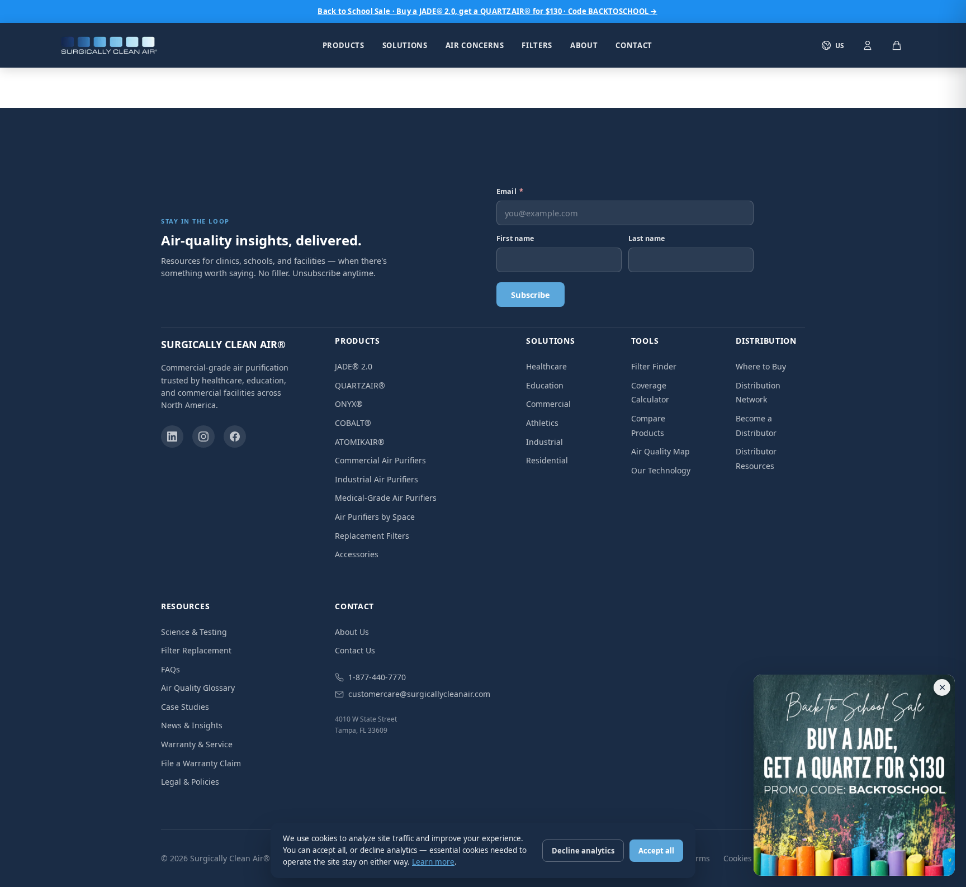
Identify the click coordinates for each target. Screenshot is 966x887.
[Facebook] (235, 436)
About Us (352, 632)
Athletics (542, 423)
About (584, 45)
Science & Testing (194, 632)
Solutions (405, 45)
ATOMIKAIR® (360, 442)
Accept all (656, 851)
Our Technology (660, 470)
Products (343, 45)
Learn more (433, 862)
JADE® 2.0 (353, 366)
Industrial (544, 442)
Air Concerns (475, 45)
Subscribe (530, 294)
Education (545, 385)
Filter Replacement (196, 650)
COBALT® (353, 423)
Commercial (548, 404)
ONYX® (349, 404)
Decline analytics (583, 851)
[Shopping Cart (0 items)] (897, 45)
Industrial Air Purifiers (376, 479)
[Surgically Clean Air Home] (108, 45)
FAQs (170, 669)
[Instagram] (203, 436)
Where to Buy (761, 366)
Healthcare (546, 366)
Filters (537, 45)
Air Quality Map (660, 451)
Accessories (356, 554)
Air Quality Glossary (198, 687)
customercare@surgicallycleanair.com (419, 694)
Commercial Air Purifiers (380, 460)
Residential (547, 460)
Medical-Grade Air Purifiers (386, 497)
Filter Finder (653, 366)
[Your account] (867, 45)
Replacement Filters (372, 535)
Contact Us (355, 650)
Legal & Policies (190, 781)
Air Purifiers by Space (375, 516)
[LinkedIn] (172, 436)
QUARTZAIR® (360, 385)
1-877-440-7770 (377, 677)
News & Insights (191, 725)
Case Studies (185, 706)
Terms (698, 858)
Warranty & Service (197, 744)
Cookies (737, 858)
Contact (633, 45)
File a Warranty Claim (201, 763)
